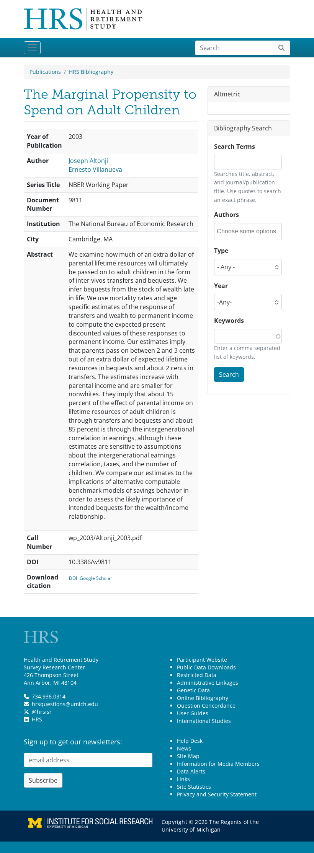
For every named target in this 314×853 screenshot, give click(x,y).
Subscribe (43, 780)
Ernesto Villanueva (95, 169)
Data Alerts (191, 771)
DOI (73, 578)
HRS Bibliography (91, 71)
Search (229, 374)
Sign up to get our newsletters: (73, 741)
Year (221, 286)
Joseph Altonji (88, 160)
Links (183, 779)
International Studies (204, 720)
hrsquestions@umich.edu (65, 704)
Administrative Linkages (207, 682)
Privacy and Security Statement (217, 794)
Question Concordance (206, 705)
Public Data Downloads (206, 667)
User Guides (192, 713)
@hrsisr (42, 711)
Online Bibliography (202, 698)
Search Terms (234, 146)
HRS (37, 719)
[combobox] (249, 232)
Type (221, 250)
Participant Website (202, 659)
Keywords (229, 320)
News (184, 748)
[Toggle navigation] (32, 47)
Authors (226, 214)
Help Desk (190, 740)
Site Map (188, 756)
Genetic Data (193, 690)
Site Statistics (194, 786)
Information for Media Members (218, 763)
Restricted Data (196, 675)
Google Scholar (96, 578)
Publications (45, 71)
